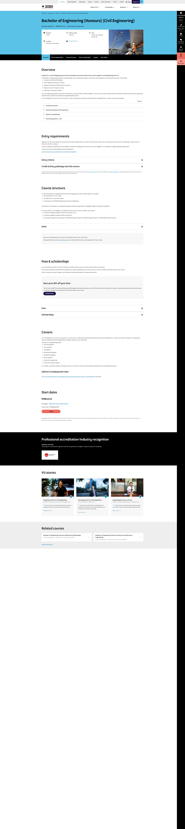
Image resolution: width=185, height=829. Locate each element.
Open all (139, 101)
